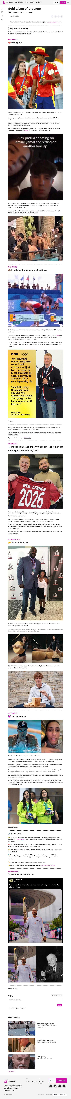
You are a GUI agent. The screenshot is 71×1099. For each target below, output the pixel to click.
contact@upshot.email (54, 22)
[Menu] (68, 2)
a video (26, 130)
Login (56, 2)
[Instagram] (64, 1086)
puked (58, 335)
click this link (27, 438)
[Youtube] (55, 1086)
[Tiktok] (60, 1086)
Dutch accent (20, 839)
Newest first (55, 996)
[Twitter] (51, 1086)
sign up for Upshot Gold (48, 865)
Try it (63, 2)
